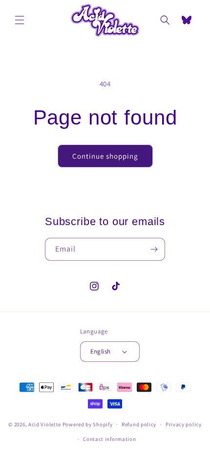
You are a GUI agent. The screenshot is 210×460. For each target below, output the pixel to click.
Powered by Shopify (88, 424)
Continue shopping (105, 156)
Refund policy (139, 424)
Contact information (109, 439)
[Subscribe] (154, 249)
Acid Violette (44, 424)
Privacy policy (184, 424)
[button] (19, 20)
